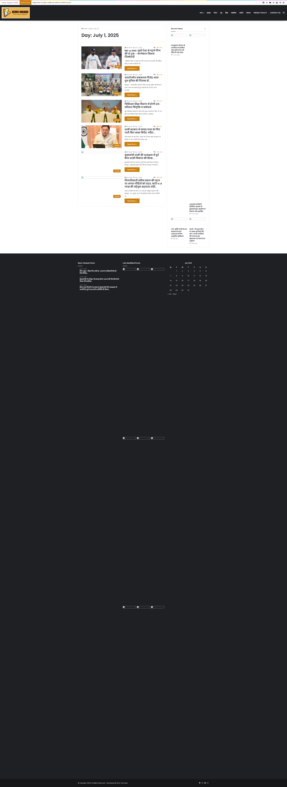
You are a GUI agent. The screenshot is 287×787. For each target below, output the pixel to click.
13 (206, 276)
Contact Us (275, 13)
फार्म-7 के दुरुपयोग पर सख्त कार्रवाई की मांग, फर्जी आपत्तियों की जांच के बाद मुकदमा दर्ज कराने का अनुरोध (197, 235)
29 (176, 290)
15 (176, 280)
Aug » (175, 294)
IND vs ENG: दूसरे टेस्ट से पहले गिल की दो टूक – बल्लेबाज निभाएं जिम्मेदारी (143, 53)
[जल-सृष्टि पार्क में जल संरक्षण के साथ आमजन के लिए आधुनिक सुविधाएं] (179, 222)
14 (170, 280)
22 (176, 285)
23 (182, 285)
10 (188, 276)
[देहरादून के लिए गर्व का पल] (129, 610)
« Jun (169, 294)
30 (182, 290)
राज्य (201, 13)
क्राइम (209, 13)
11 (194, 276)
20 (206, 280)
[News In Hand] (16, 12)
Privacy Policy (260, 13)
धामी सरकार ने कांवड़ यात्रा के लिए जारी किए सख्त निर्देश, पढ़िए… (142, 131)
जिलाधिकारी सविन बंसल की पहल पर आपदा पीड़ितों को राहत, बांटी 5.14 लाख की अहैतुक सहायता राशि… (143, 183)
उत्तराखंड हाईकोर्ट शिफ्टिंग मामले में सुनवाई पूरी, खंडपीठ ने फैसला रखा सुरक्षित (53, 2)
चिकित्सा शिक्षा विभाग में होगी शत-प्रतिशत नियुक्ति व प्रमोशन (142, 106)
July (94, 28)
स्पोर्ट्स (241, 13)
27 (206, 285)
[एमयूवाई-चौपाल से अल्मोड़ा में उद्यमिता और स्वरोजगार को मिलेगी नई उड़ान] (179, 38)
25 (194, 285)
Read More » (132, 68)
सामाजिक (233, 13)
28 (171, 290)
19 (200, 280)
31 (188, 290)
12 (200, 276)
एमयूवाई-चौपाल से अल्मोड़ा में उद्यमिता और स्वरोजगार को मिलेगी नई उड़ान (178, 49)
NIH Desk (129, 47)
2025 (90, 28)
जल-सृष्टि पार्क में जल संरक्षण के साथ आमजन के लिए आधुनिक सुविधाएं (179, 232)
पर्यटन (215, 13)
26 (200, 285)
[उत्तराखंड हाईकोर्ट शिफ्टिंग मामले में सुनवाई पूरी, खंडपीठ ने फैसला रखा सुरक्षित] (197, 118)
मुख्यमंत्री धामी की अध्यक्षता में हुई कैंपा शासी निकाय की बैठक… (142, 157)
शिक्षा (226, 13)
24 (188, 285)
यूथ (221, 13)
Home (85, 28)
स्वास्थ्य (248, 13)
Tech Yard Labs (122, 783)
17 (188, 280)
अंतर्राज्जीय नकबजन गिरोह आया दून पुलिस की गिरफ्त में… (142, 79)
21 (170, 285)
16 (182, 280)
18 (194, 280)
